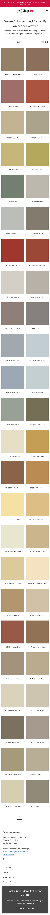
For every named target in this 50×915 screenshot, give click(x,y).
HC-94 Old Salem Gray (13, 774)
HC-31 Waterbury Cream (13, 583)
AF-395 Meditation (37, 138)
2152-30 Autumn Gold (37, 456)
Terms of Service (9, 882)
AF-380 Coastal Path (13, 138)
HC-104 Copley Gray (37, 806)
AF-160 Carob (37, 74)
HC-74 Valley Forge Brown (37, 647)
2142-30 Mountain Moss (37, 424)
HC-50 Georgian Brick (13, 647)
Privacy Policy (8, 877)
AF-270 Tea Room (13, 106)
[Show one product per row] (43, 42)
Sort (18, 42)
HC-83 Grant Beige (37, 711)
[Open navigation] (3, 11)
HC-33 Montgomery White (37, 583)
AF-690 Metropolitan (13, 233)
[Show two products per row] (46, 42)
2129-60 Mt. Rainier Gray (37, 361)
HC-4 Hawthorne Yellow (13, 520)
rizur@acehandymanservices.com (16, 852)
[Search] (43, 11)
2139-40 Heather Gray (12, 424)
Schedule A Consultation (25, 908)
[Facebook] (4, 858)
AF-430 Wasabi (37, 170)
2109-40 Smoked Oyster (13, 329)
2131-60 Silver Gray (37, 392)
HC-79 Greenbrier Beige (37, 679)
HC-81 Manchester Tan (13, 711)
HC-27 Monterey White (13, 551)
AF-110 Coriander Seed (13, 74)
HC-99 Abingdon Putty (13, 806)
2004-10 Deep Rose (13, 265)
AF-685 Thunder (37, 201)
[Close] (46, 889)
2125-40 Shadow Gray (12, 361)
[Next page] (30, 817)
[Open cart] (47, 11)
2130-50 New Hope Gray (13, 392)
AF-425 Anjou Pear (13, 170)
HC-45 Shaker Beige (37, 615)
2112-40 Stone (37, 329)
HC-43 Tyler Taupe (13, 615)
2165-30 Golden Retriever (37, 488)
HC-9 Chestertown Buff (37, 520)
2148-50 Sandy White (13, 456)
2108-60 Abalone (13, 297)
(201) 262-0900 (8, 854)
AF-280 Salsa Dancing (37, 106)
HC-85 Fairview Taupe (12, 742)
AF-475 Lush (13, 201)
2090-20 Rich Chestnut (37, 265)
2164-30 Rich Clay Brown (13, 488)
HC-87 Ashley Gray (37, 742)
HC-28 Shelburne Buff (37, 551)
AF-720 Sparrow (37, 233)
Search (5, 873)
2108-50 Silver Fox (37, 297)
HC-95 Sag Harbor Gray (37, 774)
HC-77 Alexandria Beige (13, 679)
